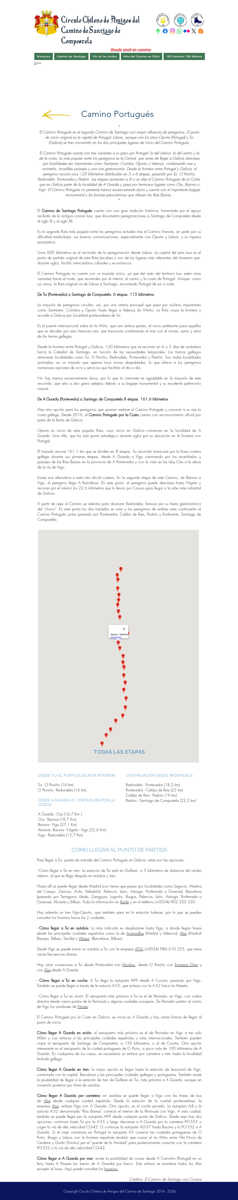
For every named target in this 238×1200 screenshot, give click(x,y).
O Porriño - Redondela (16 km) (62, 790)
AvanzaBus (135, 933)
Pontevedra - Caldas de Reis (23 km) (154, 790)
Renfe (124, 901)
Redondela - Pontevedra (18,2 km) (153, 784)
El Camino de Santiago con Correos (173, 1179)
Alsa (183, 933)
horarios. (111, 1168)
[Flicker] (186, 31)
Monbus (128, 964)
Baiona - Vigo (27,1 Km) (57, 824)
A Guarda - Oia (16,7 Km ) (60, 814)
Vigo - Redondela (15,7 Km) (60, 835)
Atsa (55, 1106)
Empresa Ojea (186, 964)
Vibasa (84, 938)
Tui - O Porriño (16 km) (55, 784)
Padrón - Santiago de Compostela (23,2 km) (161, 800)
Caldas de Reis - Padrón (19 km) (151, 795)
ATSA (139, 949)
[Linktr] (158, 31)
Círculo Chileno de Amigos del (101, 19)
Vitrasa (82, 1006)
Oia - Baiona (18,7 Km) (57, 819)
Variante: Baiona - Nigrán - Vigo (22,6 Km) (72, 829)
